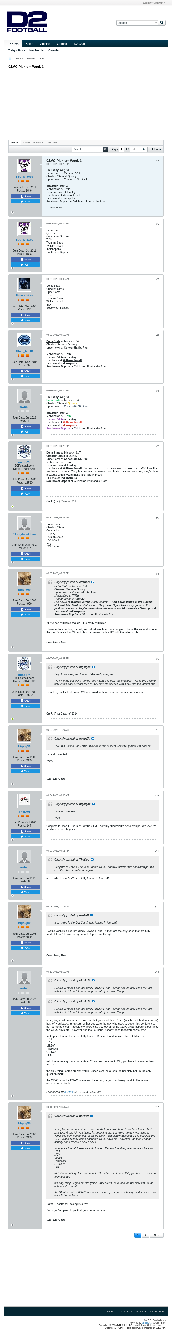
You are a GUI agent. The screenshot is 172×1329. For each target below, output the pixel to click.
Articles (45, 43)
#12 (157, 851)
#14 (157, 972)
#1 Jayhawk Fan (24, 534)
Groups (62, 43)
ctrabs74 (24, 462)
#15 (157, 1107)
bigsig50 (24, 589)
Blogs (29, 43)
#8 (157, 573)
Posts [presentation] (14, 142)
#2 (157, 223)
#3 (157, 279)
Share (27, 196)
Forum (19, 58)
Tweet (26, 201)
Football (31, 58)
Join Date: (19, 187)
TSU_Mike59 (24, 176)
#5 (157, 390)
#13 (157, 906)
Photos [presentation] (52, 142)
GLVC (42, 58)
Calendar (53, 50)
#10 (157, 730)
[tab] (14, 142)
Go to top (157, 1311)
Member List (36, 50)
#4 (157, 335)
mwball (24, 406)
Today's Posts (16, 50)
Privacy (141, 1311)
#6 (157, 446)
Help (110, 1311)
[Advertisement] (86, 103)
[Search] (162, 23)
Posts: (21, 190)
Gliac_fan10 (24, 351)
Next (157, 1235)
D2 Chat (79, 43)
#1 (157, 160)
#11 (157, 795)
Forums (13, 44)
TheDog (24, 811)
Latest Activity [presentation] (33, 142)
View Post (92, 582)
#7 (157, 518)
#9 (157, 658)
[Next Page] (143, 149)
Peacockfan (24, 295)
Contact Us (124, 1311)
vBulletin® (147, 1322)
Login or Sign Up (153, 2)
